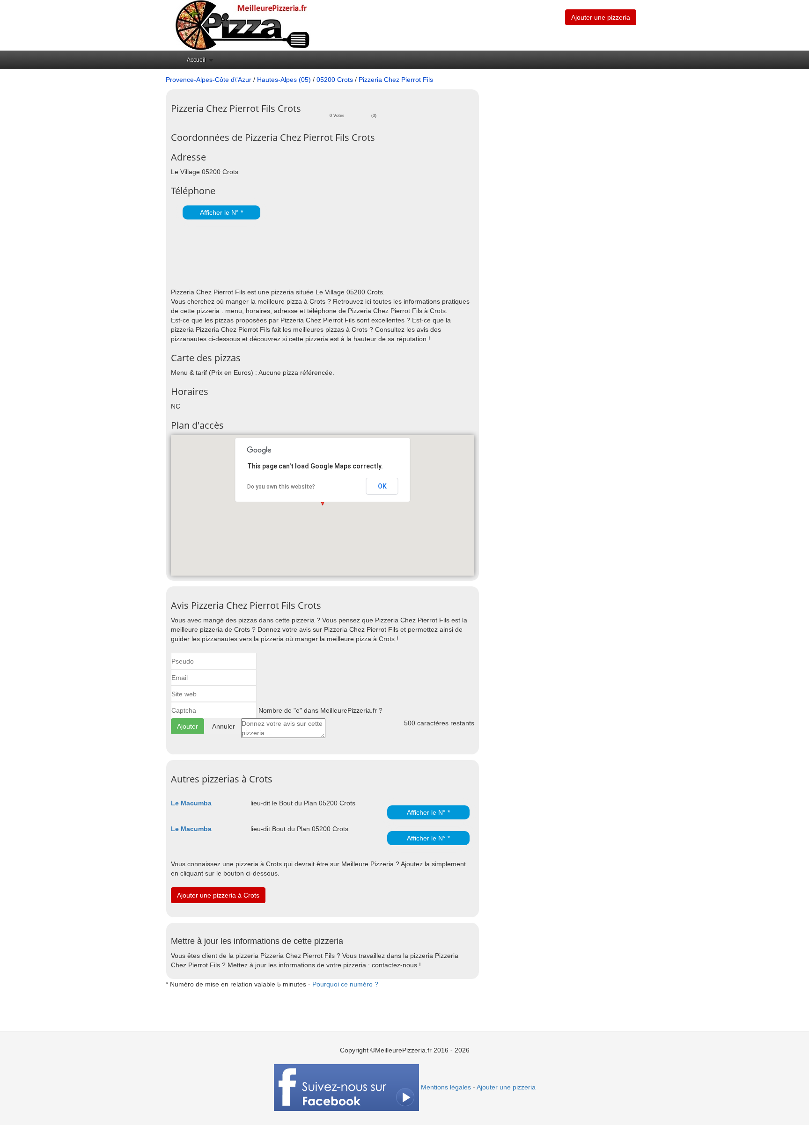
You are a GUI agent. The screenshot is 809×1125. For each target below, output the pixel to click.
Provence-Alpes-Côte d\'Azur (208, 79)
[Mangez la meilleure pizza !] (241, 25)
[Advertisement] (280, 255)
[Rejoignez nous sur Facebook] (346, 1087)
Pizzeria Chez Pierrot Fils (396, 79)
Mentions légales (446, 1087)
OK (382, 486)
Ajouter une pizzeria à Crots (218, 895)
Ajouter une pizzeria (600, 17)
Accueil (196, 60)
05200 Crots (334, 79)
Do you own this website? (281, 486)
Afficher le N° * (221, 212)
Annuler (223, 726)
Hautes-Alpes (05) (284, 79)
